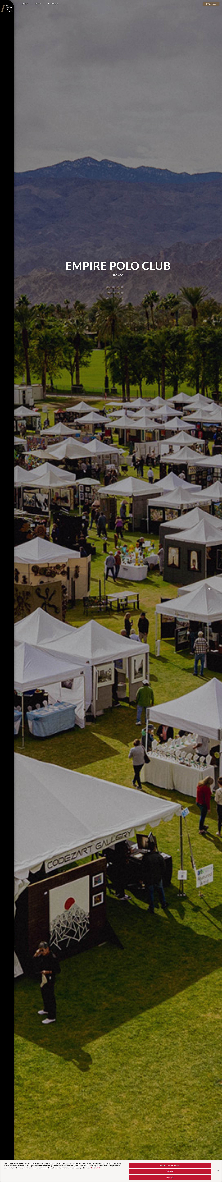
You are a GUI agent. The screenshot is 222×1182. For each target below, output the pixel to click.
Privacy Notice (96, 1168)
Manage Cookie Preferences (170, 1165)
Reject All (169, 1171)
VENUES (38, 4)
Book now (211, 4)
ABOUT (25, 4)
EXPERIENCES (53, 4)
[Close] (218, 1170)
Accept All (169, 1177)
